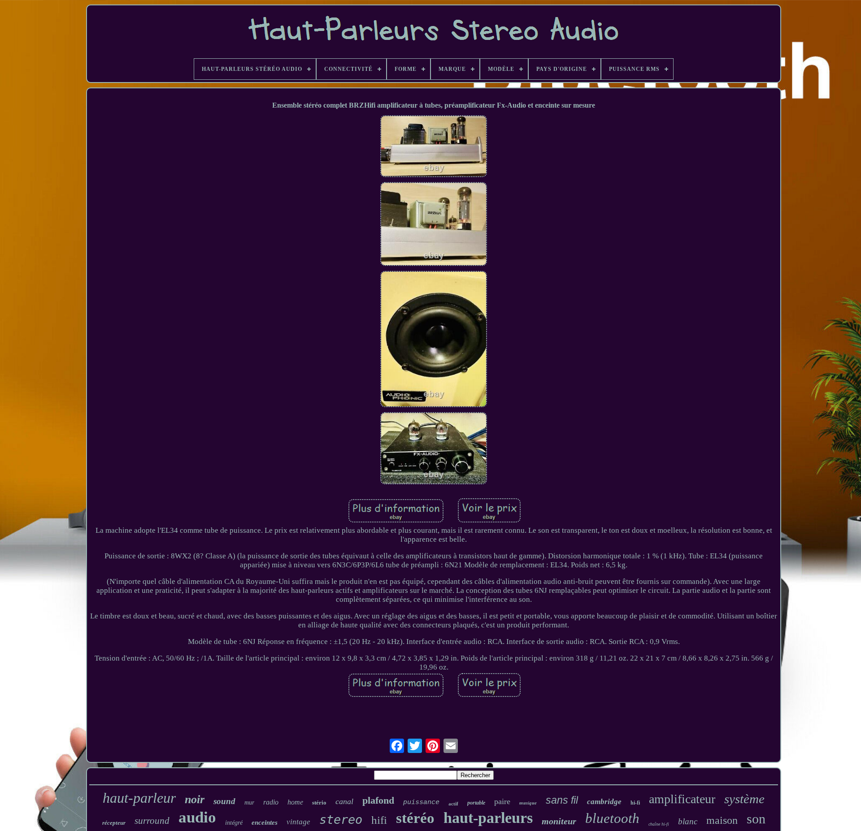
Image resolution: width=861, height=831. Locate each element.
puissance (421, 802)
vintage (298, 822)
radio (270, 802)
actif (453, 803)
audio (197, 817)
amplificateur (682, 799)
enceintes (265, 822)
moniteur (559, 821)
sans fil (562, 800)
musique (528, 802)
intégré (234, 822)
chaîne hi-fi (658, 824)
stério (319, 802)
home (295, 802)
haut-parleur (139, 798)
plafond (378, 800)
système (744, 799)
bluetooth (612, 818)
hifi (379, 820)
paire (502, 801)
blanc (687, 821)
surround (152, 820)
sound (224, 801)
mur (249, 802)
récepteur (114, 822)
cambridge (604, 801)
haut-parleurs (488, 817)
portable (476, 803)
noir (194, 799)
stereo (340, 820)
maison (722, 820)
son (756, 818)
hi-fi (635, 803)
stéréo (415, 818)
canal (344, 801)
